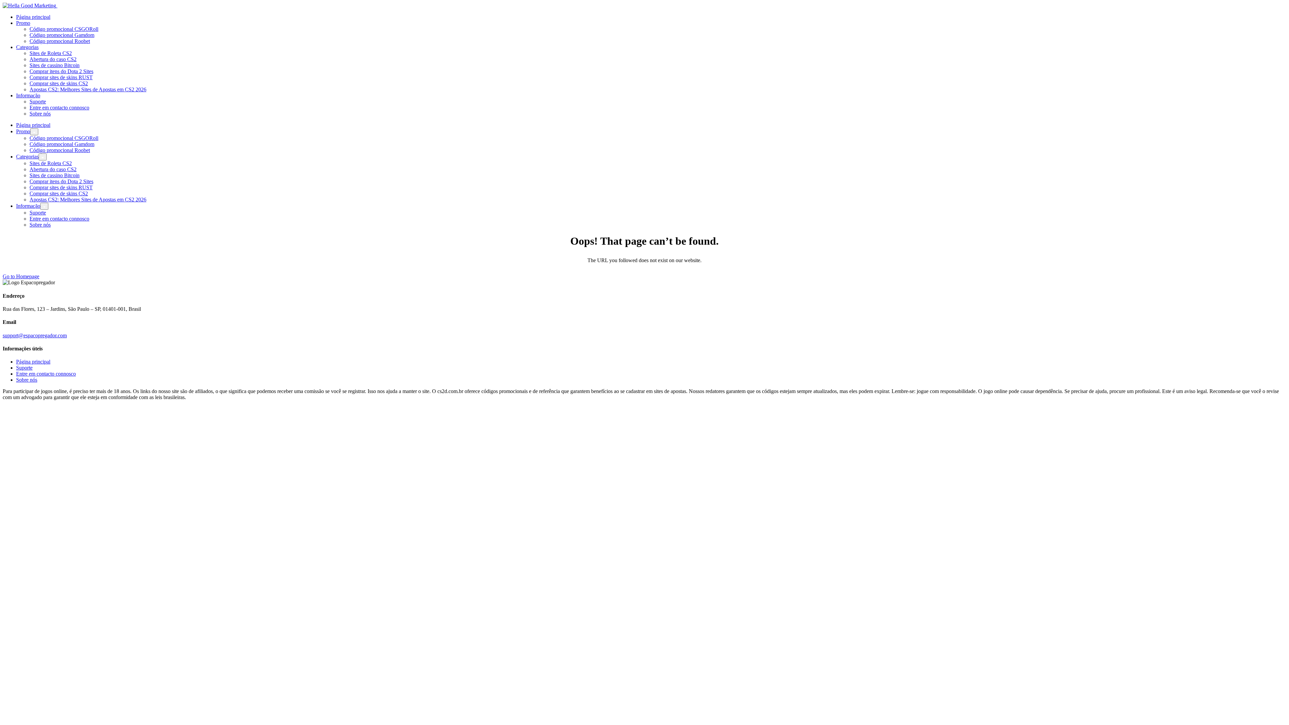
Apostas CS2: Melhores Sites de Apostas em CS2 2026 (88, 89)
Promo (23, 23)
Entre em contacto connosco (59, 107)
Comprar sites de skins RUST (61, 77)
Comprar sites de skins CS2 (59, 83)
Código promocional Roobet (60, 41)
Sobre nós (40, 113)
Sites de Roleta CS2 (51, 53)
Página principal (33, 17)
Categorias (27, 47)
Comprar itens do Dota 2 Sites (61, 71)
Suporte (38, 101)
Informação (28, 95)
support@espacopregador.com (35, 335)
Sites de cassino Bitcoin (55, 65)
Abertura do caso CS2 (53, 59)
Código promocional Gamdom (62, 35)
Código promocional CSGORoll (64, 29)
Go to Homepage (21, 276)
